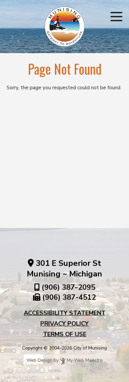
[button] (116, 17)
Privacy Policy (64, 324)
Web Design (39, 360)
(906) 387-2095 (68, 287)
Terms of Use (64, 334)
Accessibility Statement (65, 313)
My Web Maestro (85, 360)
